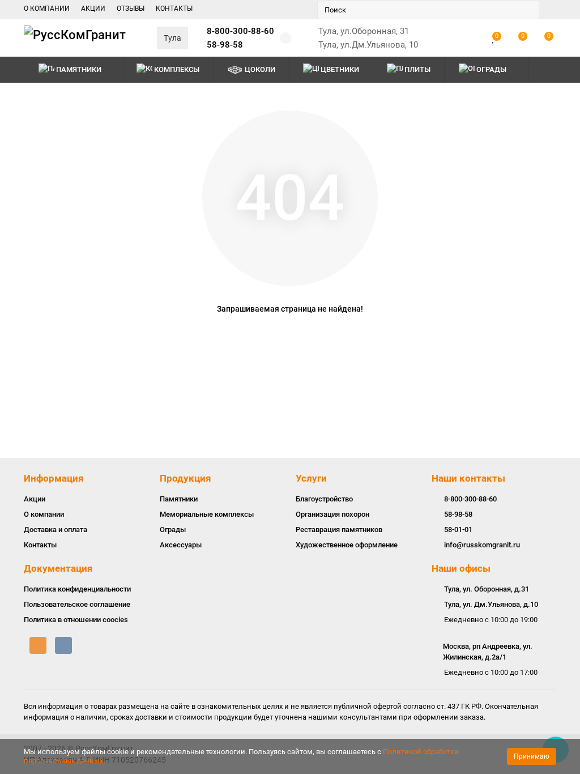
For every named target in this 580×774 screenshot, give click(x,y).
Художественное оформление (347, 545)
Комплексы (176, 69)
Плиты (417, 69)
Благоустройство (324, 499)
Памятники (78, 69)
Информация (54, 478)
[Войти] (470, 38)
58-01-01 (458, 529)
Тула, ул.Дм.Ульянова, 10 (368, 45)
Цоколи (260, 69)
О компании (44, 514)
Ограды (491, 69)
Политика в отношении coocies (76, 619)
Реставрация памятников (339, 529)
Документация (58, 568)
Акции (34, 499)
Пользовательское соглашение (77, 604)
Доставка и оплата (55, 529)
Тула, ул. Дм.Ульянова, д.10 (491, 604)
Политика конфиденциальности (77, 589)
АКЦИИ (93, 8)
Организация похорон (332, 514)
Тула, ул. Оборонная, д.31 (486, 589)
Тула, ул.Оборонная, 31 (363, 31)
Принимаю (531, 756)
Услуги (311, 478)
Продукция (185, 478)
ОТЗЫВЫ (130, 8)
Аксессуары (181, 545)
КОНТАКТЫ (174, 8)
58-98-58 (225, 45)
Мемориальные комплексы (207, 514)
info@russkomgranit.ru (482, 545)
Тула (172, 37)
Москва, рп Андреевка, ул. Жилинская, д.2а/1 (487, 651)
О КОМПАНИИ (47, 8)
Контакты (40, 545)
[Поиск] (527, 10)
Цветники (340, 69)
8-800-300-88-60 (240, 31)
